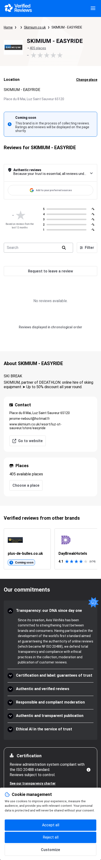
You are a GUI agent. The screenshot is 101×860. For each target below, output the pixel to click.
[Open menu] (93, 8)
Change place (86, 80)
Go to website (30, 441)
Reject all (50, 837)
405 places (38, 48)
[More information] (88, 770)
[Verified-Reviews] (18, 8)
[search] (64, 247)
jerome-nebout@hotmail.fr (29, 418)
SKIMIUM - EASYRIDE (66, 27)
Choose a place (25, 485)
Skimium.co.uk (35, 27)
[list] (50, 548)
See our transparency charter (33, 783)
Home (8, 27)
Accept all (50, 825)
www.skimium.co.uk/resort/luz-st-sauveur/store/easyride (35, 426)
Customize (50, 850)
